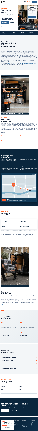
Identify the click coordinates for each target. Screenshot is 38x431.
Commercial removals (24, 424)
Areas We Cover (25, 2)
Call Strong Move (12, 22)
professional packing (29, 63)
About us (32, 422)
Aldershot (28, 386)
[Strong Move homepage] (4, 2)
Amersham (28, 389)
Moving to (33, 10)
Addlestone (9, 386)
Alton (9, 389)
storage (35, 63)
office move (14, 63)
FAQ (31, 425)
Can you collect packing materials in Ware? (9, 368)
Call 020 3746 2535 (14, 410)
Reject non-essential (7, 427)
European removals (16, 424)
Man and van (15, 423)
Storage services (24, 425)
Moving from (29, 10)
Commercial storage (24, 426)
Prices (31, 423)
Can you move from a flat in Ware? (7, 360)
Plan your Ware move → (4, 304)
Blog (31, 424)
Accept (4, 425)
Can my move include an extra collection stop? (9, 357)
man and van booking (22, 63)
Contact (32, 426)
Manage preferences (10, 425)
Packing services (16, 425)
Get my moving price (4, 22)
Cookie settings (14, 429)
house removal (9, 63)
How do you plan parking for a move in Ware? (9, 365)
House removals (15, 422)
